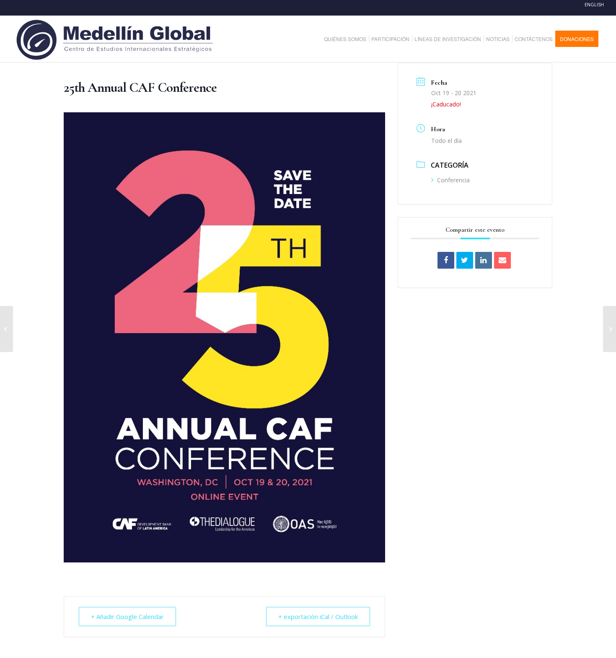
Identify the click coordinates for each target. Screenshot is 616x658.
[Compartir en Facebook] (445, 260)
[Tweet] (464, 260)
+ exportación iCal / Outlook (318, 616)
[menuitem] (348, 39)
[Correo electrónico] (502, 260)
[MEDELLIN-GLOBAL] (115, 39)
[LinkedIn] (483, 260)
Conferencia (453, 180)
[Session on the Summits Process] (6, 329)
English (594, 4)
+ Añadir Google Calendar (127, 616)
